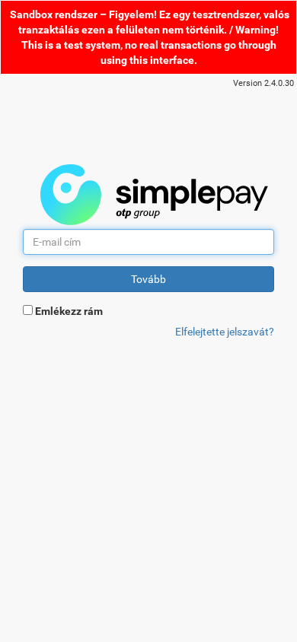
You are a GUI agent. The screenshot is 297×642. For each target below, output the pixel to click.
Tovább (148, 279)
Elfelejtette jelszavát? (224, 332)
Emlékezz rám (69, 311)
